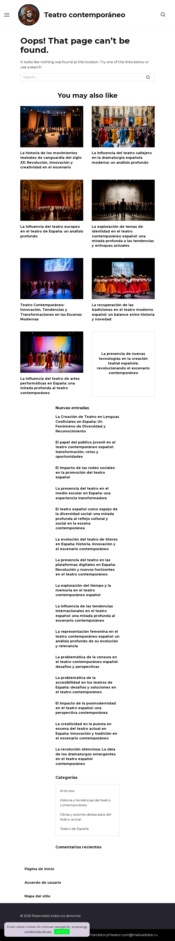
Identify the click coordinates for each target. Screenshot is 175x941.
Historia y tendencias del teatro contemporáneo (85, 802)
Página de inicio (39, 869)
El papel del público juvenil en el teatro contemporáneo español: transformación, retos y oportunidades (85, 449)
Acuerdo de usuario (43, 883)
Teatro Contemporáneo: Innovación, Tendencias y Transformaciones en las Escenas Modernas (51, 312)
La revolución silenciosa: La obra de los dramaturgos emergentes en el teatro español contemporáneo (85, 756)
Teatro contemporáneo (84, 15)
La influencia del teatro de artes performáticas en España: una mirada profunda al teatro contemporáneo (50, 385)
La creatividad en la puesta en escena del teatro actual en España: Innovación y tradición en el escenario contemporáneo (86, 731)
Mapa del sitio (37, 896)
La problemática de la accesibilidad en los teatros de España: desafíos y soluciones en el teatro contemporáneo (85, 685)
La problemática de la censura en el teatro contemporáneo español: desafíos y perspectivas (86, 661)
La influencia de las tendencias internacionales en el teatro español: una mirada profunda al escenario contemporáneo (85, 613)
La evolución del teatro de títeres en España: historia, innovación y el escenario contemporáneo (86, 544)
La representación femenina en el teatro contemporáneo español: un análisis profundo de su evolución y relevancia (87, 639)
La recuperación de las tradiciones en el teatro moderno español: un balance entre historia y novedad (123, 312)
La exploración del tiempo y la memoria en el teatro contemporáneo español (83, 590)
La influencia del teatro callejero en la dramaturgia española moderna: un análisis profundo (122, 158)
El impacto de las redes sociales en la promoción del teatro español (85, 472)
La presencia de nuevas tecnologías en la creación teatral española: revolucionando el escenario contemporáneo (123, 363)
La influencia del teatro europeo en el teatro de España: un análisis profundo (51, 231)
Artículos (67, 791)
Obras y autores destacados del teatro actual (85, 816)
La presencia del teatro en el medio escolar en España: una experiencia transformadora (83, 493)
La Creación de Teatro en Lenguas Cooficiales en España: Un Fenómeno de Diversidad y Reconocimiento (87, 424)
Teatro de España (74, 829)
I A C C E (61, 931)
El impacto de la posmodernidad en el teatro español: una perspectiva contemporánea (85, 708)
